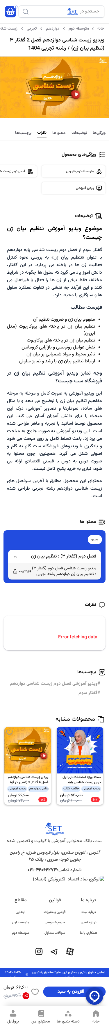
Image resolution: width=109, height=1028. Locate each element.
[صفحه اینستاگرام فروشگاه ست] (39, 951)
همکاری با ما (88, 933)
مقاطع (21, 900)
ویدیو (95, 539)
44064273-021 (42, 870)
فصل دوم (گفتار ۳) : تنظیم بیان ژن (63, 556)
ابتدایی (20, 912)
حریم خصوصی (55, 922)
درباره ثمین (89, 922)
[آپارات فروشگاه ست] (70, 951)
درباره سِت (88, 912)
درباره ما (88, 900)
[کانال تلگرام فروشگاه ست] (54, 951)
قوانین (55, 900)
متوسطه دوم (20, 933)
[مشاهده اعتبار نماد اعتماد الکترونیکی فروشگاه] (54, 879)
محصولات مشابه (75, 719)
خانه (100, 29)
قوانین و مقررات (55, 912)
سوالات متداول (54, 933)
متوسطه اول (20, 922)
